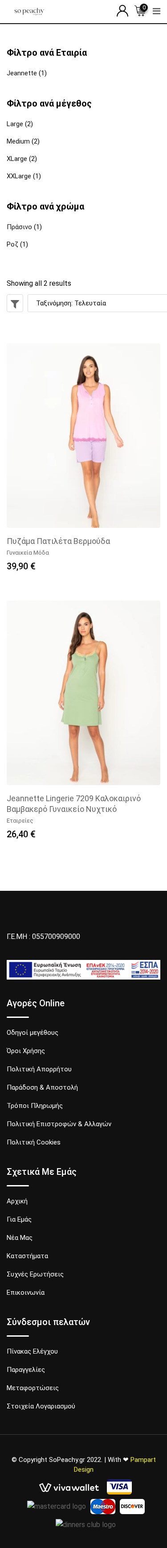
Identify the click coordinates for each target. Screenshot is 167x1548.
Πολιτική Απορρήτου (39, 1069)
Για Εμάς (19, 1219)
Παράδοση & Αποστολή (42, 1087)
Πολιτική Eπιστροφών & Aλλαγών (59, 1124)
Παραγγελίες (26, 1370)
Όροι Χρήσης (26, 1051)
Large (15, 124)
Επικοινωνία (26, 1293)
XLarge (17, 159)
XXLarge (19, 176)
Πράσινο (19, 227)
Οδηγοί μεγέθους (32, 1033)
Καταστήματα (27, 1256)
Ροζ (12, 244)
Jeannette (22, 73)
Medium (18, 141)
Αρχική (17, 1201)
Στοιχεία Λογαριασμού (41, 1406)
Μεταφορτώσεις (33, 1388)
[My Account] (122, 11)
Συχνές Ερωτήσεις (35, 1274)
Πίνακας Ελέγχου (32, 1351)
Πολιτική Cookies (34, 1142)
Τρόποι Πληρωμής (35, 1106)
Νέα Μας (20, 1238)
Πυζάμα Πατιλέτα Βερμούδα (58, 541)
